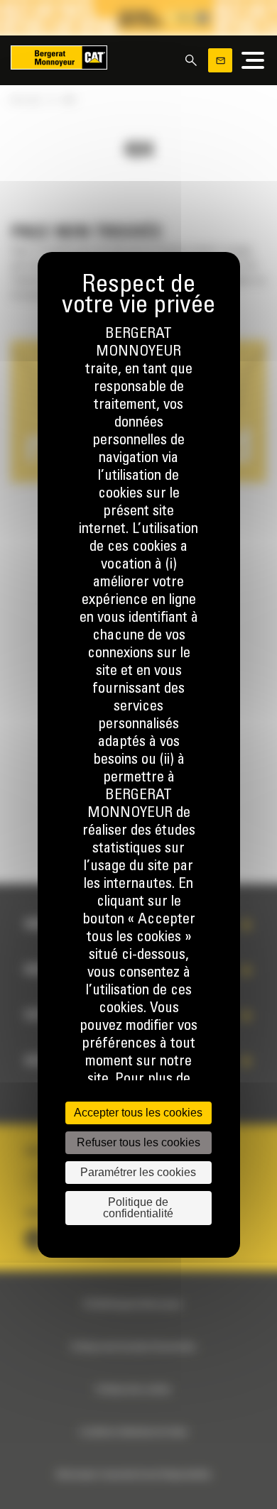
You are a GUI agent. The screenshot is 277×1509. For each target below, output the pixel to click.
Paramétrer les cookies (138, 1172)
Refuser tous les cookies (138, 1142)
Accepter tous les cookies (138, 1113)
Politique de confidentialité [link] (138, 1207)
